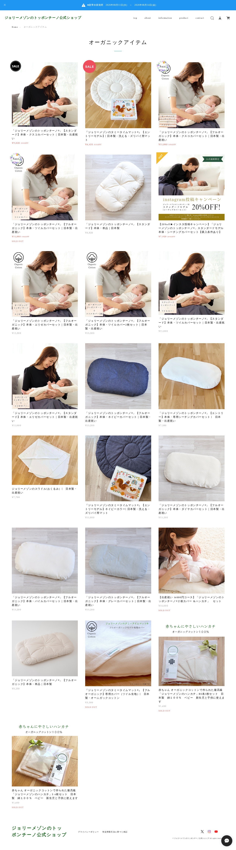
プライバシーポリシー (88, 832)
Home (15, 27)
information (165, 18)
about (148, 18)
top (135, 18)
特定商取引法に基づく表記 (115, 832)
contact (200, 18)
